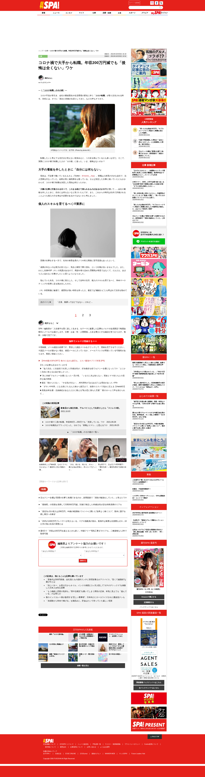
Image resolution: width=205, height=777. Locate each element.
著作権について (50, 747)
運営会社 (63, 747)
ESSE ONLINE (70, 753)
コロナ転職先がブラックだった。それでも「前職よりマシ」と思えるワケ (82, 425)
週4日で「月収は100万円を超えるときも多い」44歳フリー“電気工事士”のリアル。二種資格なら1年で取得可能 (83, 532)
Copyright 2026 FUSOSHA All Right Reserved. (59, 758)
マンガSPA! (123, 753)
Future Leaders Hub (138, 753)
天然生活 (58, 753)
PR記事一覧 (97, 744)
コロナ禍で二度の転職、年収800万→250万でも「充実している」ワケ (80, 422)
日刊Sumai (84, 753)
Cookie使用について (151, 744)
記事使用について (76, 747)
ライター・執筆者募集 (113, 744)
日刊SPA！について (67, 744)
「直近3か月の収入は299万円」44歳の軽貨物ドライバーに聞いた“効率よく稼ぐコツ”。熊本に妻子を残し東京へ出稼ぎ (83, 512)
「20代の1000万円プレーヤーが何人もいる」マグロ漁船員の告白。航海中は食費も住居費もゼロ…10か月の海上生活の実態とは (83, 522)
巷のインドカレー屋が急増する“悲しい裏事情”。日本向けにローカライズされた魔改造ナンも (85, 597)
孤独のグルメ (96, 753)
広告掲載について (49, 744)
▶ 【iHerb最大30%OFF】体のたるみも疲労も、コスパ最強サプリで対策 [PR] (71, 361)
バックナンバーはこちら (149, 607)
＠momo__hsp (88, 176)
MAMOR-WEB (110, 753)
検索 (160, 7)
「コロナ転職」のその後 (52, 90)
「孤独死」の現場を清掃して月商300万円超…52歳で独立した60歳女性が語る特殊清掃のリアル (81, 505)
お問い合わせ (92, 747)
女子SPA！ (47, 753)
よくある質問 (104, 747)
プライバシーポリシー (133, 744)
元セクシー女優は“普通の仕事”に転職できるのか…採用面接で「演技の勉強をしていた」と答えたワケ (83, 498)
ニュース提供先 (83, 744)
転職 (44, 489)
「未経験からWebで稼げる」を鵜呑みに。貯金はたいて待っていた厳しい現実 (79, 601)
